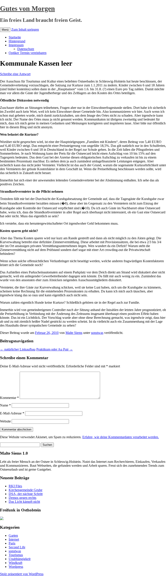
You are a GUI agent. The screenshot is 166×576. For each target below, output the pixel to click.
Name (5, 405)
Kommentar (9, 398)
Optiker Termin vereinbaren (27, 53)
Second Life (17, 547)
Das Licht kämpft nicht (24, 501)
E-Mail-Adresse (12, 413)
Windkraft (15, 563)
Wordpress (16, 566)
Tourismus (16, 555)
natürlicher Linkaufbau (17, 349)
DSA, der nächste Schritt (26, 494)
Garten (13, 535)
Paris (12, 543)
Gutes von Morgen (27, 8)
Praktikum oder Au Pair (54, 349)
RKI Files (15, 486)
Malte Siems (73, 333)
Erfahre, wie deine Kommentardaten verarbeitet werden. (120, 437)
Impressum (16, 45)
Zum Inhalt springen (25, 29)
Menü (5, 29)
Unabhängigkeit (19, 559)
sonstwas (97, 333)
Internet (14, 539)
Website (5, 421)
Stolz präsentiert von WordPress (21, 574)
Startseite (15, 37)
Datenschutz (25, 49)
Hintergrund (17, 41)
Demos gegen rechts (22, 498)
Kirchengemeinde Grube (25, 490)
